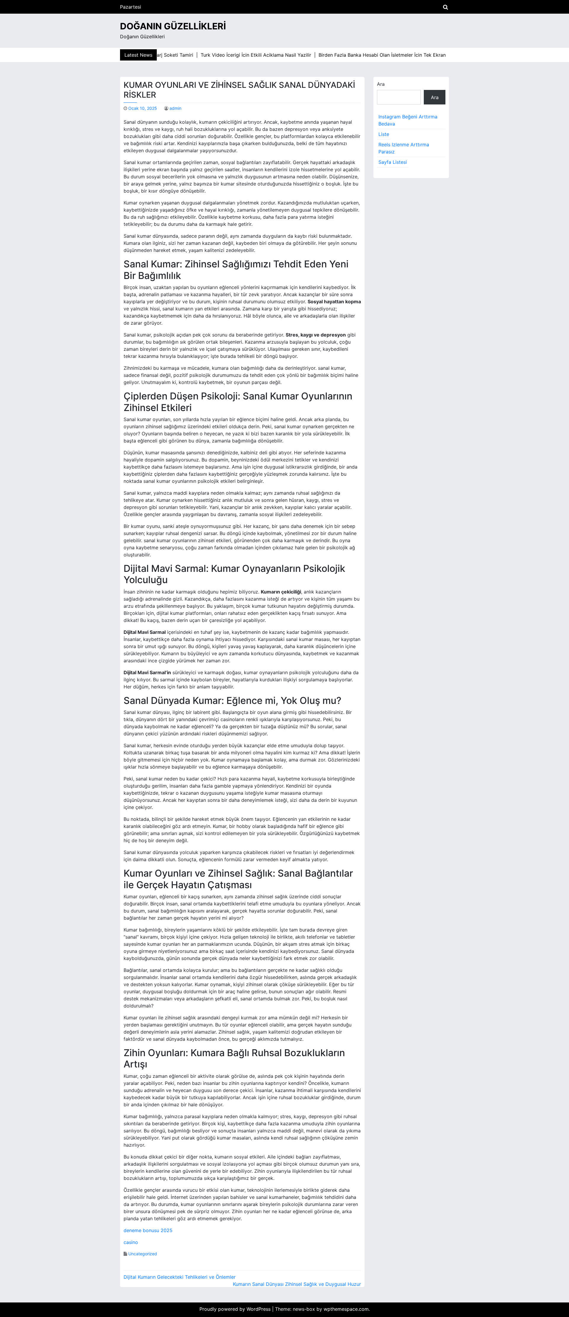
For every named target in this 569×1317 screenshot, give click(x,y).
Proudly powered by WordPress (235, 1309)
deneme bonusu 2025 (148, 1230)
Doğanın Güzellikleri (173, 26)
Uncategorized (142, 1253)
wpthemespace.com (346, 1309)
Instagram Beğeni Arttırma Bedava (407, 120)
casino (131, 1242)
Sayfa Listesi (392, 162)
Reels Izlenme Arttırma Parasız (403, 148)
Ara (381, 84)
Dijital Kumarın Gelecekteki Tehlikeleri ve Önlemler (180, 1277)
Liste (383, 134)
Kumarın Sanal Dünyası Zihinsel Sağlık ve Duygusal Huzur (297, 1284)
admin (175, 108)
